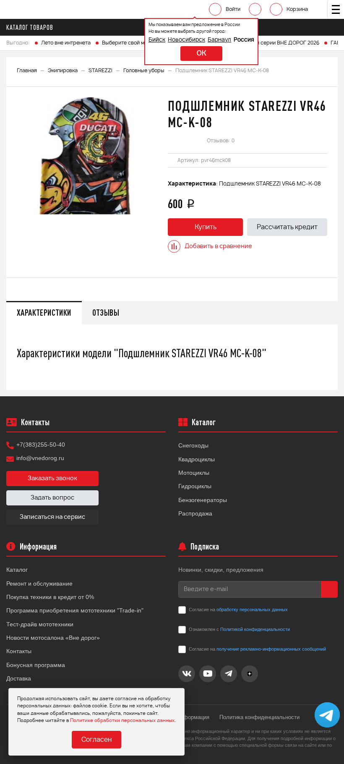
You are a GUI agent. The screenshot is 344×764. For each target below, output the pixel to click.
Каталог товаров (29, 27)
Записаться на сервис (52, 517)
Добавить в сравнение (218, 246)
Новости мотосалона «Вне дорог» (53, 637)
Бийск (157, 40)
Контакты (18, 651)
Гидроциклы (194, 486)
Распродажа (195, 513)
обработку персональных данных (252, 609)
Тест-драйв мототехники (39, 624)
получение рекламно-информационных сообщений (271, 648)
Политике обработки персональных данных (122, 720)
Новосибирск (186, 40)
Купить (205, 227)
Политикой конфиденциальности (255, 629)
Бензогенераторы (202, 500)
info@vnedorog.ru (40, 458)
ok (201, 53)
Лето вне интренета (66, 42)
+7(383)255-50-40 (40, 444)
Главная (27, 70)
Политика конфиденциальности (259, 717)
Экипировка (63, 70)
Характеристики (44, 312)
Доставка (18, 678)
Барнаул (219, 40)
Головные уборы (143, 70)
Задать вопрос (52, 498)
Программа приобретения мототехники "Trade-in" (74, 610)
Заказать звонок (52, 478)
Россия (244, 40)
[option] (86, 156)
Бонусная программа (35, 665)
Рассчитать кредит (287, 227)
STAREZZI (100, 70)
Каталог (17, 569)
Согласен (96, 740)
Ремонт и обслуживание (39, 583)
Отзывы (105, 312)
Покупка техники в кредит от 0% (50, 597)
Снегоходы (193, 445)
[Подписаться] (329, 589)
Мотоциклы (193, 472)
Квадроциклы (196, 459)
